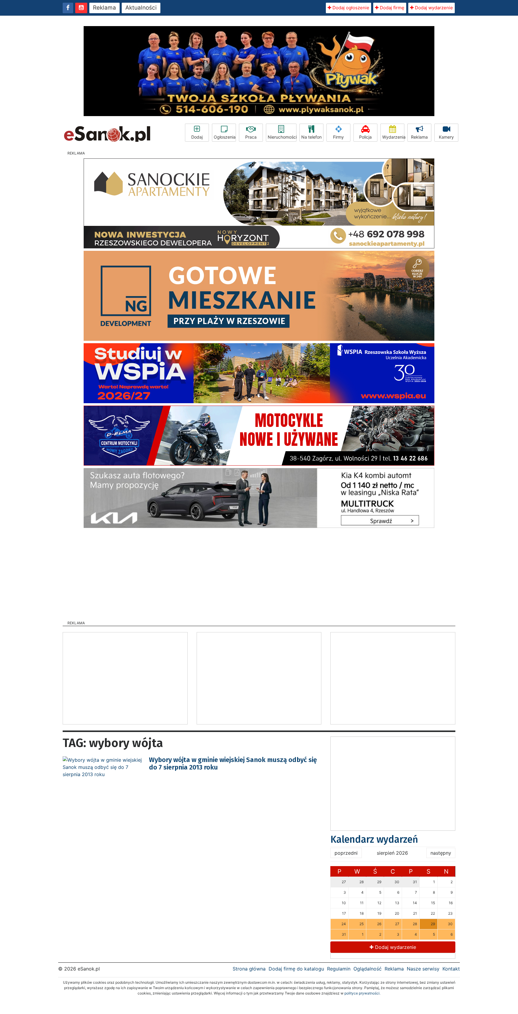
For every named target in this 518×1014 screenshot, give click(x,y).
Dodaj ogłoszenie (350, 7)
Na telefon (311, 137)
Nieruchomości (282, 137)
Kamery (446, 137)
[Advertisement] (259, 572)
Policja (365, 137)
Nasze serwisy (423, 969)
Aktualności (141, 7)
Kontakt (451, 969)
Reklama (104, 7)
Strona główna (249, 969)
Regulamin (338, 969)
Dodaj (197, 137)
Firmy (338, 137)
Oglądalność (367, 969)
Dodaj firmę (391, 7)
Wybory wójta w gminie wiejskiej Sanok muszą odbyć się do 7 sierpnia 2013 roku (233, 763)
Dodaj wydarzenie (433, 7)
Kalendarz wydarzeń (374, 839)
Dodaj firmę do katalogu (296, 969)
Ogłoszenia (225, 137)
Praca (251, 137)
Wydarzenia (393, 137)
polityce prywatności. (362, 993)
